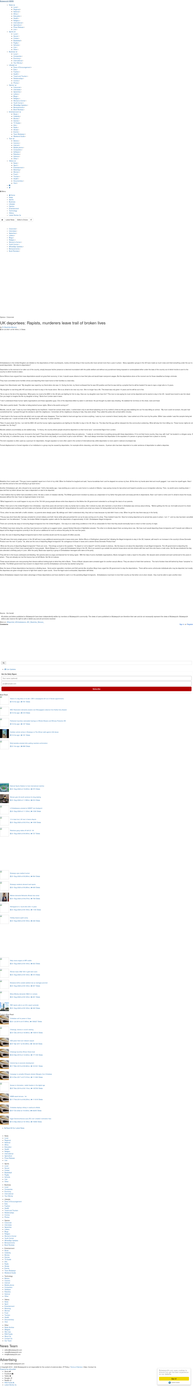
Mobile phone (18, 147)
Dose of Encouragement (22, 67)
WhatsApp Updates (20, 105)
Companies (17, 56)
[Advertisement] (96, 269)
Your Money (17, 63)
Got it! (174, 1378)
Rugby (15, 43)
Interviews (17, 89)
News (11, 5)
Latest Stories (14, 215)
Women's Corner (19, 101)
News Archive (9, 1327)
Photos (15, 83)
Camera (16, 143)
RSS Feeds (8, 1334)
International (17, 23)
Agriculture (17, 25)
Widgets (7, 1329)
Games (16, 121)
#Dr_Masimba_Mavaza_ (35, 622)
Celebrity (16, 116)
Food (15, 174)
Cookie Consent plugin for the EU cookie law (174, 1382)
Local (15, 7)
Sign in (181, 624)
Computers (17, 150)
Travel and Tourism (20, 76)
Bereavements (18, 107)
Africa (15, 14)
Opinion (12, 85)
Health (15, 18)
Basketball (17, 40)
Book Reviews (18, 109)
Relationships (18, 78)
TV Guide (16, 123)
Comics (16, 81)
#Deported (10, 622)
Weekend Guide (19, 136)
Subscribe (96, 689)
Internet (16, 145)
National (16, 11)
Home (12, 195)
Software (16, 152)
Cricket (15, 38)
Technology (13, 211)
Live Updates (11, 669)
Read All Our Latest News (15, 1128)
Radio (15, 127)
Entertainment (14, 112)
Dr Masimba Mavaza (9, 327)
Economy (16, 58)
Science (16, 156)
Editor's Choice (22, 220)
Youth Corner (18, 103)
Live (14, 29)
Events (15, 132)
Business (12, 52)
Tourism (16, 176)
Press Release (18, 27)
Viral (15, 183)
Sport (15, 165)
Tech (11, 138)
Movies (15, 118)
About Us (7, 1336)
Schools (16, 45)
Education (16, 16)
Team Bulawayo (19, 134)
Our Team (8, 1341)
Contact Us (8, 1338)
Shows (15, 130)
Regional (16, 9)
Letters (15, 94)
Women (16, 172)
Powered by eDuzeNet (8, 1369)
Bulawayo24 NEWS (7, 1)
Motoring (16, 170)
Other (15, 49)
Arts (14, 125)
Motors (15, 141)
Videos (11, 161)
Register (190, 624)
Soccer (15, 36)
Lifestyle (12, 65)
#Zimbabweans (20, 622)
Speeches (16, 92)
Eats (15, 69)
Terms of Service (76, 1367)
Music (15, 114)
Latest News (10, 220)
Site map (7, 1332)
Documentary (18, 181)
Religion (16, 20)
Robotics (16, 154)
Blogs (15, 96)
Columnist (16, 87)
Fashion (16, 72)
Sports (11, 32)
